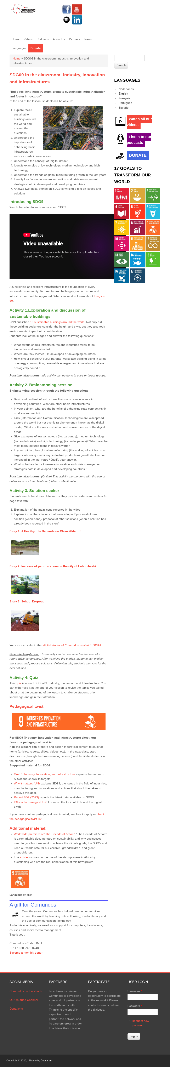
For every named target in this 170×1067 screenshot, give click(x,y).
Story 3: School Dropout (27, 601)
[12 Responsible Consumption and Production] (153, 250)
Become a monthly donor (26, 952)
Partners (74, 39)
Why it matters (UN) (27, 783)
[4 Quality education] (121, 217)
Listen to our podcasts (139, 140)
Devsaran (46, 1060)
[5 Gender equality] (137, 217)
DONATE (138, 155)
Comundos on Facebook (26, 991)
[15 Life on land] (153, 266)
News (88, 39)
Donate (35, 48)
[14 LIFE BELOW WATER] (137, 266)
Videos (28, 39)
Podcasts (43, 39)
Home (15, 39)
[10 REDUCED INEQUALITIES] (121, 250)
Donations (16, 1008)
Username (135, 991)
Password (135, 1006)
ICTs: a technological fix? (30, 802)
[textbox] (129, 58)
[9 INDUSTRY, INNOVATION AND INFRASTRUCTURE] (153, 233)
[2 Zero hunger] (137, 201)
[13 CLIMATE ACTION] (121, 266)
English (123, 93)
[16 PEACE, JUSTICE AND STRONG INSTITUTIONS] (121, 282)
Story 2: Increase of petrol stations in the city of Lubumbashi (53, 566)
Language (16, 894)
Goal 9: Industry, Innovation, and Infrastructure (45, 774)
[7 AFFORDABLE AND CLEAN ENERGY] (121, 233)
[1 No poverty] (121, 201)
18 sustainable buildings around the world (57, 322)
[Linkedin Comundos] (77, 23)
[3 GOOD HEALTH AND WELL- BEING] (153, 201)
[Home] (24, 13)
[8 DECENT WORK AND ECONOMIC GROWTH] (137, 233)
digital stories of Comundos (72, 645)
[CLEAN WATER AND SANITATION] (153, 217)
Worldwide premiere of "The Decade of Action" (44, 834)
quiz (19, 683)
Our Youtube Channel (24, 999)
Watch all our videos (139, 122)
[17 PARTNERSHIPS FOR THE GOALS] (137, 282)
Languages (19, 48)
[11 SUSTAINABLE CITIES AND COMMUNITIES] (137, 250)
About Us (59, 39)
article (24, 857)
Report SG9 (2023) (26, 797)
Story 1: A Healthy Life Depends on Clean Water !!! (45, 531)
